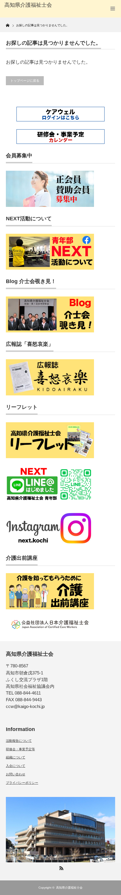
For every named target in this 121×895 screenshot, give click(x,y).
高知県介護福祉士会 (69, 887)
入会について (15, 765)
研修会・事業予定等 (20, 749)
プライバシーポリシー (22, 782)
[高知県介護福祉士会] (28, 5)
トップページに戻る (24, 80)
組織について (15, 757)
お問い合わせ (15, 774)
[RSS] (60, 867)
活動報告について (19, 740)
